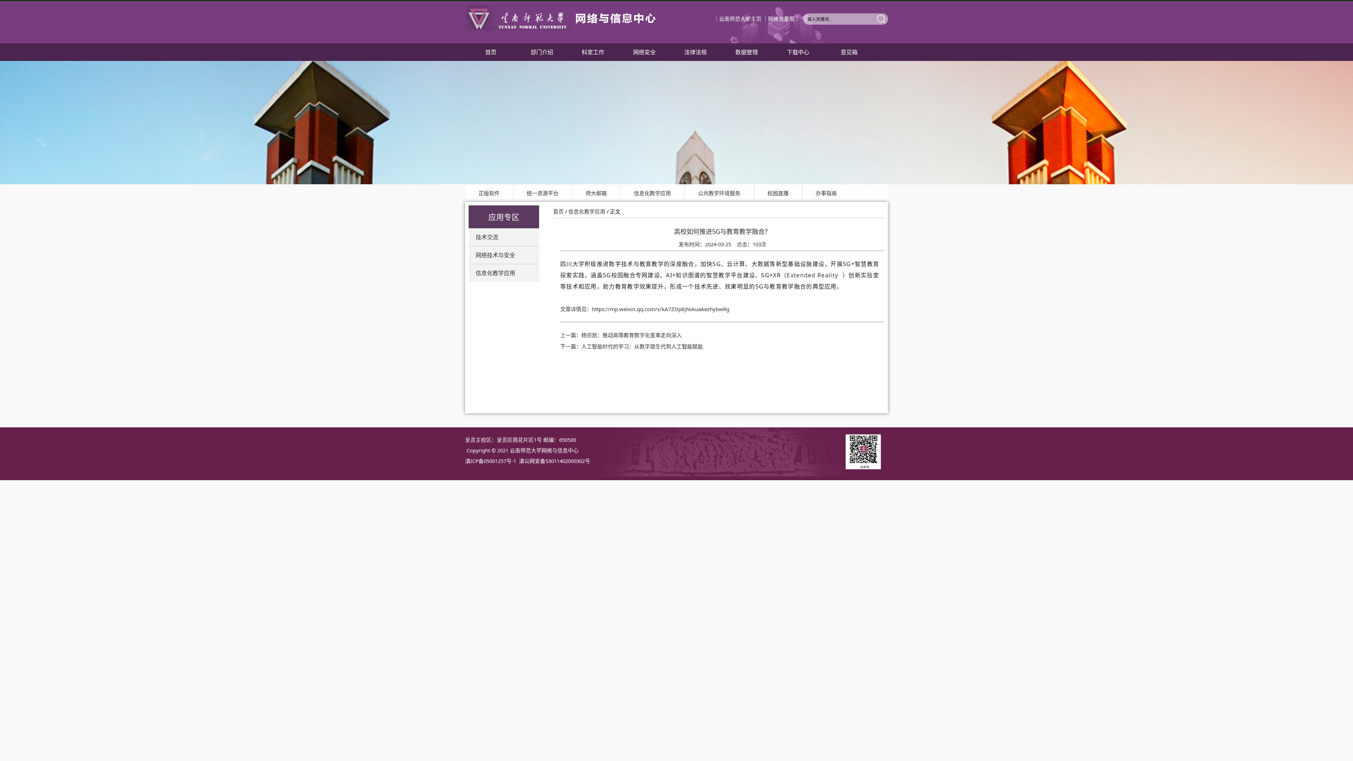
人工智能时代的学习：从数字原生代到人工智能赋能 (642, 346)
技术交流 (487, 237)
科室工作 (593, 52)
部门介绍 (542, 52)
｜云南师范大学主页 (737, 18)
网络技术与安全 (495, 255)
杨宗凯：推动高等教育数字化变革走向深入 (631, 335)
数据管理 (746, 52)
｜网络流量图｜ (781, 18)
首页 (490, 52)
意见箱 (849, 52)
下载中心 (798, 52)
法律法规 (695, 52)
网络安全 (644, 52)
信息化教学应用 (495, 273)
